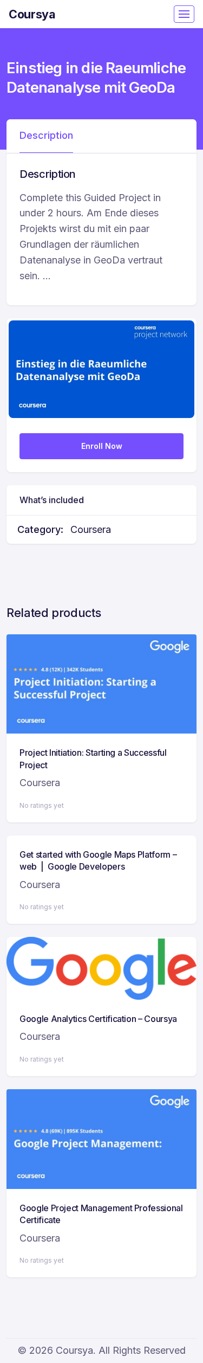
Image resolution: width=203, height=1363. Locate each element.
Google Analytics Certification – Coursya (98, 1018)
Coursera (90, 529)
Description (46, 135)
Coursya (32, 14)
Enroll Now (101, 446)
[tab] (46, 136)
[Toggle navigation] (184, 14)
